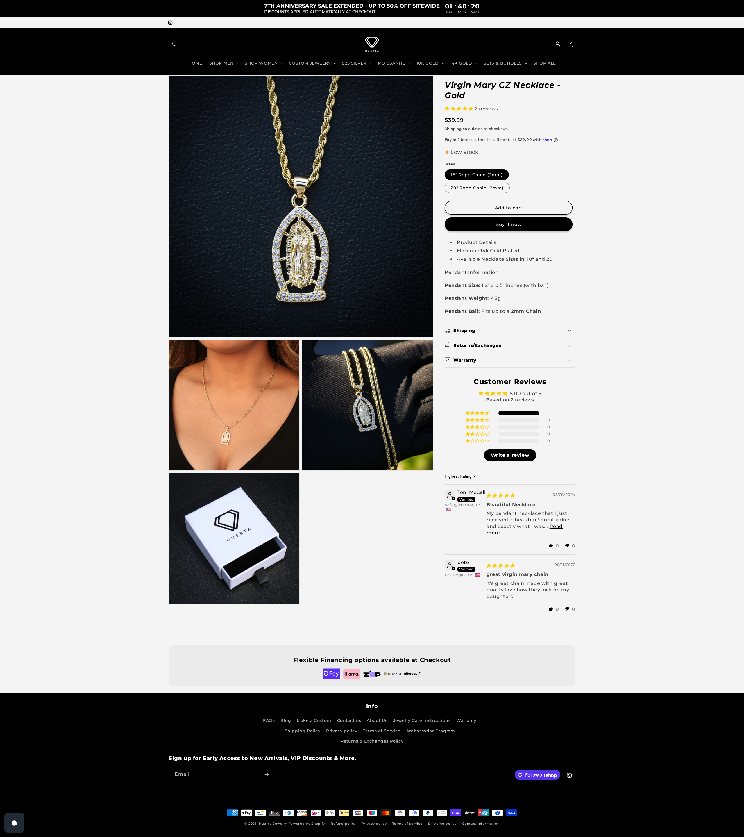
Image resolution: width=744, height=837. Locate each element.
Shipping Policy (303, 731)
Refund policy (343, 824)
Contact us (349, 720)
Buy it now (509, 224)
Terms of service (407, 824)
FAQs (269, 720)
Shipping (453, 128)
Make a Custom (314, 720)
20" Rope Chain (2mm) (477, 188)
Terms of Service (381, 731)
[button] (175, 44)
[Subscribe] (266, 774)
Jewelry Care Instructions (422, 720)
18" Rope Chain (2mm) (477, 175)
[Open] (14, 823)
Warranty (466, 720)
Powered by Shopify (306, 824)
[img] (501, 495)
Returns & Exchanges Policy (372, 741)
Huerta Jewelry (273, 824)
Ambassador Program (430, 731)
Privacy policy (341, 731)
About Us (377, 720)
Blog (285, 720)
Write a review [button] (510, 455)
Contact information (480, 824)
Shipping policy (442, 824)
